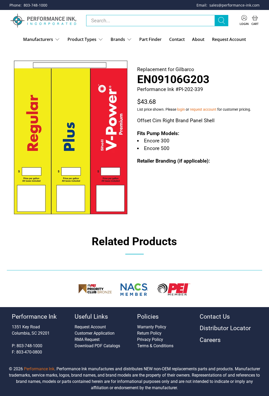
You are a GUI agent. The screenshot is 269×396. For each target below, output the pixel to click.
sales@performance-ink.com (234, 5)
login (181, 109)
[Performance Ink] (43, 21)
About (198, 39)
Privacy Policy (150, 339)
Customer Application (95, 333)
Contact (177, 39)
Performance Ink (39, 368)
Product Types (82, 39)
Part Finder (150, 39)
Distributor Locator (225, 328)
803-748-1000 (35, 5)
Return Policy (149, 333)
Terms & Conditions (155, 345)
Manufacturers (38, 39)
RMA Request (87, 339)
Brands (118, 39)
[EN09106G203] (70, 137)
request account (203, 109)
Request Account (229, 39)
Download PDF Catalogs (97, 345)
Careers (210, 340)
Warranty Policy (151, 326)
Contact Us (215, 316)
